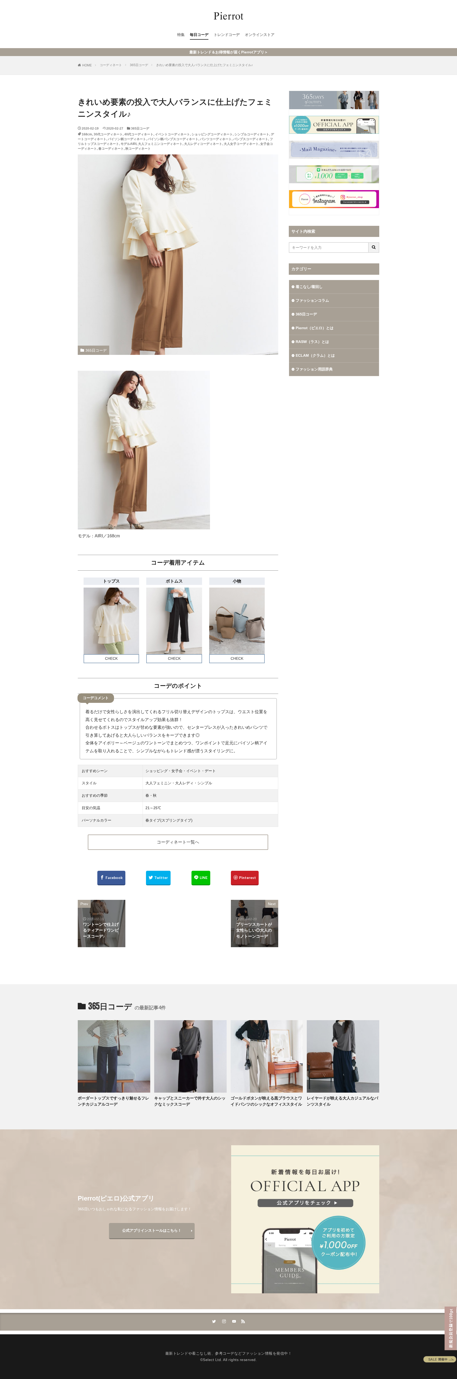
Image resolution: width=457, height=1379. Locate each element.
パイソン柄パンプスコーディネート (173, 139)
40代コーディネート (138, 134)
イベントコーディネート (172, 134)
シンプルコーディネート (251, 134)
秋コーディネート (138, 148)
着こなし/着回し (309, 287)
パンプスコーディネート (250, 139)
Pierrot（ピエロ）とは (314, 328)
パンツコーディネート (216, 139)
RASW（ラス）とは (312, 342)
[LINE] (200, 878)
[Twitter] (158, 878)
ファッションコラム (312, 300)
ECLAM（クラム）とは (315, 355)
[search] (374, 247)
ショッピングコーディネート (212, 134)
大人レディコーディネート (203, 144)
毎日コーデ (199, 35)
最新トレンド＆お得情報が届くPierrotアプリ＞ (228, 52)
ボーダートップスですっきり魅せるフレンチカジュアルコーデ (113, 1101)
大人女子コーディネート (241, 144)
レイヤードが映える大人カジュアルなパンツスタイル (342, 1101)
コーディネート (111, 65)
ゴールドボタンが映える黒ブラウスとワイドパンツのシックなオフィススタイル (266, 1101)
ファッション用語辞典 (314, 369)
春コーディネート (111, 148)
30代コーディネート (108, 134)
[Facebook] (111, 878)
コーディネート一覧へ (178, 842)
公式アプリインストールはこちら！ (151, 1230)
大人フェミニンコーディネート (160, 144)
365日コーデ (139, 65)
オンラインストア (260, 35)
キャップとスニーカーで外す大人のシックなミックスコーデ (190, 1101)
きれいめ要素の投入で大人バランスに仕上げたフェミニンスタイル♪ (204, 65)
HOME (87, 65)
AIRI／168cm (107, 536)
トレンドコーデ (227, 35)
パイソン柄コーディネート (127, 139)
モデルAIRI (128, 144)
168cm (87, 134)
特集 (181, 35)
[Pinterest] (245, 878)
